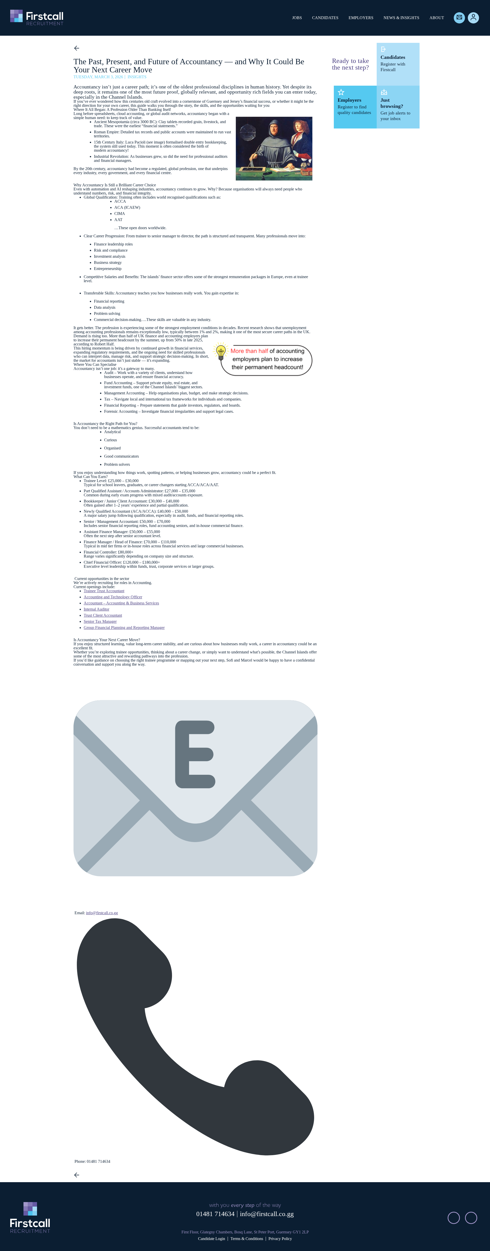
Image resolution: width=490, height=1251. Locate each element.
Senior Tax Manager (100, 621)
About (437, 18)
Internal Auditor (96, 609)
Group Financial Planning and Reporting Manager (124, 627)
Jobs (297, 18)
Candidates (325, 18)
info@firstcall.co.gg (267, 1214)
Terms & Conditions (246, 1238)
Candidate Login (211, 1238)
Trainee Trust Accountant (104, 591)
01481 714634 (215, 1214)
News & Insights (401, 18)
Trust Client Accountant (103, 615)
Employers (361, 18)
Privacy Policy (280, 1238)
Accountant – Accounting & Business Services (121, 603)
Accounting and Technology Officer (113, 597)
